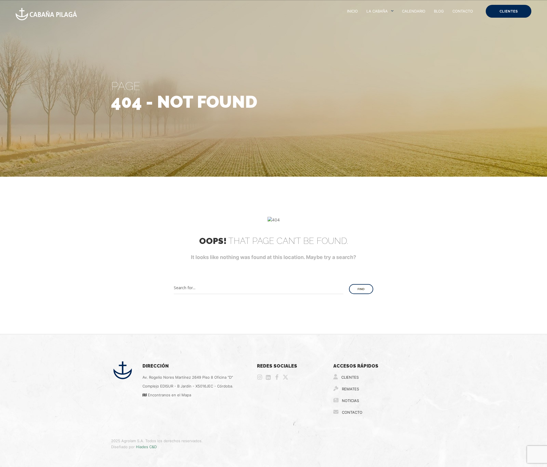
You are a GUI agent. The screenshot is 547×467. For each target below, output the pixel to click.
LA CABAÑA (377, 11)
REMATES (350, 389)
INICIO (352, 11)
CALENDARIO (413, 11)
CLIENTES (508, 11)
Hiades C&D (146, 446)
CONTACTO (462, 11)
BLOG (439, 11)
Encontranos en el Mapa (169, 395)
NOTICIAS (350, 400)
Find (361, 289)
